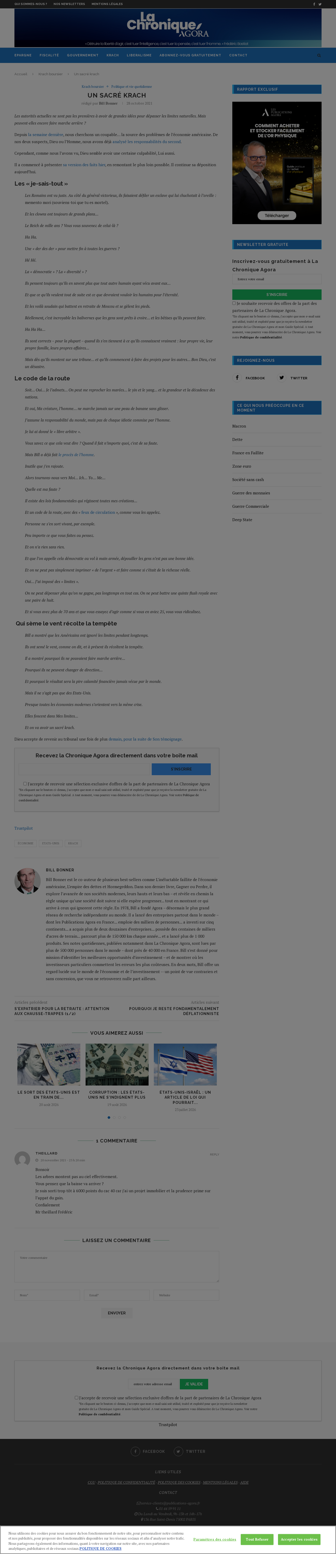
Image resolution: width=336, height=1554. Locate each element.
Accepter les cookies (299, 1539)
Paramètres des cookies (214, 1539)
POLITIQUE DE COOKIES (101, 1548)
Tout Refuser (257, 1539)
